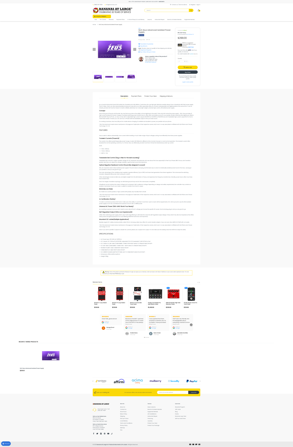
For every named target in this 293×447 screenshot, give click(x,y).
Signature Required (146, 50)
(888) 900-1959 (98, 4)
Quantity (180, 58)
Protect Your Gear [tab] (150, 96)
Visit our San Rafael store (99, 416)
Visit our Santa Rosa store (100, 424)
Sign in (198, 4)
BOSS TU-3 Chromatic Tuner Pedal (136, 303)
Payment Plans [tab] (136, 96)
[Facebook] (94, 434)
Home (94, 24)
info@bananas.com (111, 4)
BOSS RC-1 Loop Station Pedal (100, 303)
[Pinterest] (105, 434)
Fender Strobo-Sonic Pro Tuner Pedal (190, 303)
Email (146, 62)
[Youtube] (108, 434)
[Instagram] (101, 434)
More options (152, 62)
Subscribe (193, 392)
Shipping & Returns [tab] (166, 96)
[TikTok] (112, 434)
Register (193, 4)
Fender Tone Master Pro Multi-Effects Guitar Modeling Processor (154, 304)
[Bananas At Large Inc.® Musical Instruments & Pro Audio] (113, 10)
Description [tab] (124, 96)
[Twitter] (97, 434)
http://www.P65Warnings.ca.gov (117, 273)
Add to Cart (188, 67)
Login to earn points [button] (187, 82)
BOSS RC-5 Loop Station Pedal (118, 303)
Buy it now (187, 72)
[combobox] (168, 10)
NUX (139, 28)
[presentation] (198, 282)
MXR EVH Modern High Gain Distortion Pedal (173, 303)
